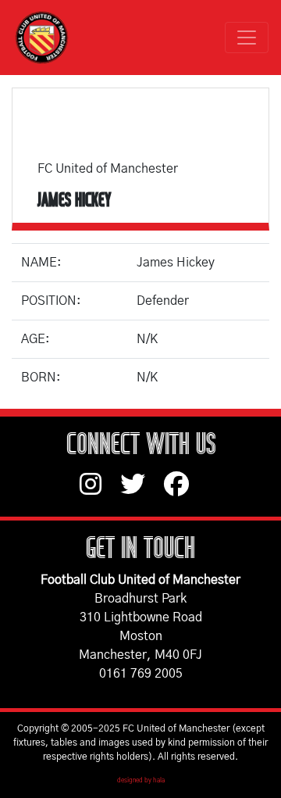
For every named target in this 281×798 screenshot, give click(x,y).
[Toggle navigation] (247, 37)
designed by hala (141, 781)
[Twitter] (142, 491)
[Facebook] (182, 491)
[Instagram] (100, 491)
